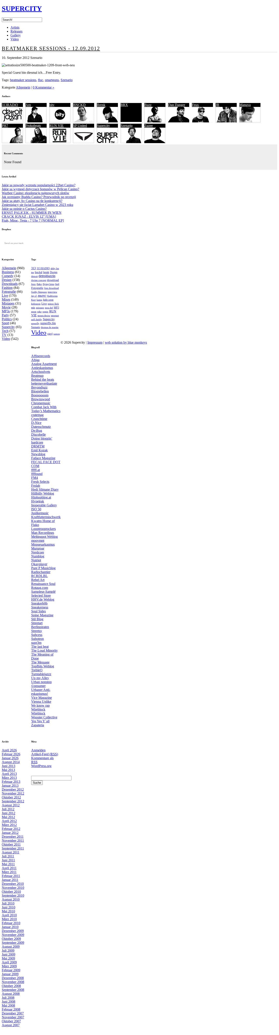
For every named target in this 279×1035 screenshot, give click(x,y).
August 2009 (11, 946)
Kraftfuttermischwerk (46, 517)
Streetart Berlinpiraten (40, 625)
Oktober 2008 (11, 986)
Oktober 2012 (11, 797)
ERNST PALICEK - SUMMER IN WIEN (31, 212)
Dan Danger (176, 105)
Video (14, 39)
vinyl (50, 333)
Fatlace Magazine (43, 458)
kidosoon (36, 303)
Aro (28, 105)
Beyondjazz (39, 387)
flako (39, 284)
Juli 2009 (8, 950)
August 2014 (11, 762)
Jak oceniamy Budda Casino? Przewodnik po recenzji (39, 197)
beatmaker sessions (23, 80)
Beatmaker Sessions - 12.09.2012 (51, 48)
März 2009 (9, 966)
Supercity (103, 125)
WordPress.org (41, 766)
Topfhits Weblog (42, 666)
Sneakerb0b (39, 603)
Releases (16, 31)
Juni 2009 (8, 954)
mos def (49, 307)
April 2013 (9, 774)
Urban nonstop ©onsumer (41, 684)
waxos (56, 334)
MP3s (6, 311)
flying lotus (48, 284)
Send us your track (13, 243)
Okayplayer (39, 564)
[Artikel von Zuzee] (154, 142)
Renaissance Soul (43, 584)
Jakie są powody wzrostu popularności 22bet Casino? (38, 185)
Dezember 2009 (13, 931)
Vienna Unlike (41, 701)
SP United (80, 125)
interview (52, 292)
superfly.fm (48, 323)
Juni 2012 (8, 813)
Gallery (15, 35)
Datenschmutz (41, 426)
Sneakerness (39, 607)
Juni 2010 (8, 907)
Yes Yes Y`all (40, 721)
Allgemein (23, 87)
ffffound (37, 474)
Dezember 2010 (13, 884)
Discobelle (38, 434)
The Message (40, 662)
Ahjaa (35, 360)
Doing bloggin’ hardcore (41, 440)
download (53, 280)
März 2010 (9, 919)
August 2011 (10, 852)
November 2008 (13, 982)
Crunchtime (39, 419)
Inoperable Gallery (44, 505)
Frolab (35, 485)
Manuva (245, 105)
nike (39, 311)
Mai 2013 (8, 770)
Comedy (8, 276)
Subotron (37, 639)
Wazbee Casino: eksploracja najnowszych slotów (35, 193)
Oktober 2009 (11, 939)
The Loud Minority (44, 650)
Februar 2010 (11, 923)
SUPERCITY (22, 8)
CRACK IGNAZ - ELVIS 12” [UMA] (29, 216)
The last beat (40, 646)
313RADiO (10, 105)
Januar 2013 (10, 785)
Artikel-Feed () (44, 754)
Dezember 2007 (13, 1013)
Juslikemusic (40, 513)
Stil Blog (37, 619)
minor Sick (53, 303)
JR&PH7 (42, 296)
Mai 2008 (8, 1005)
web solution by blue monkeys (126, 342)
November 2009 (13, 935)
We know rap (40, 705)
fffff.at (35, 470)
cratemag (37, 415)
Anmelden (38, 750)
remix (45, 311)
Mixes (6, 299)
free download (51, 288)
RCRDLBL (39, 576)
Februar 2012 (11, 829)
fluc (40, 80)
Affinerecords (40, 356)
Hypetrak (37, 501)
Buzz (147, 105)
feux (33, 284)
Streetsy (36, 631)
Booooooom (39, 395)
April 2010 (9, 915)
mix (33, 307)
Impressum (94, 342)
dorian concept (38, 280)
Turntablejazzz (41, 674)
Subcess (36, 635)
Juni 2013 (8, 766)
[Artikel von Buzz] (154, 121)
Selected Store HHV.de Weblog (42, 597)
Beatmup (37, 375)
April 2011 (9, 868)
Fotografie (9, 291)
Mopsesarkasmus (43, 544)
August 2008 (11, 994)
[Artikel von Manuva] (249, 121)
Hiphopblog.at (41, 497)
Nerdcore (37, 552)
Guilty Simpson (39, 292)
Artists (14, 27)
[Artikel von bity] (59, 121)
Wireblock (38, 709)
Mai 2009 (8, 958)
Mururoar (37, 548)
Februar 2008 (11, 1009)
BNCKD (79, 105)
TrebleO (37, 670)
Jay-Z (34, 296)
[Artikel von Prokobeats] (36, 142)
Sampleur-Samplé (43, 591)
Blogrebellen (40, 391)
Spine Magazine (42, 615)
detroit (34, 276)
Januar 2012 (10, 833)
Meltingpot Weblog (44, 536)
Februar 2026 (11, 754)
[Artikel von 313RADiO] (12, 121)
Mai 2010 (8, 911)
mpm (33, 311)
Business (8, 272)
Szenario (67, 80)
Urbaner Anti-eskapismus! (40, 692)
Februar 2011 (11, 876)
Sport (5, 323)
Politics (7, 319)
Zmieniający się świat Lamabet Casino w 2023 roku (37, 205)
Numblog (37, 556)
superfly (35, 323)
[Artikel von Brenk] (107, 121)
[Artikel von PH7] (12, 142)
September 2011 (13, 848)
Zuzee (148, 125)
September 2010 (13, 895)
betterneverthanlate (44, 383)
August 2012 (11, 805)
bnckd (38, 272)
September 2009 (13, 942)
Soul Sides (38, 611)
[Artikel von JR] (226, 121)
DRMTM (37, 446)
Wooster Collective (44, 717)
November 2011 (13, 840)
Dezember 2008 (13, 978)
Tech (5, 331)
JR (217, 105)
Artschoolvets (40, 372)
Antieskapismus (42, 368)
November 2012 (13, 793)
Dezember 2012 (13, 789)
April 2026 (9, 750)
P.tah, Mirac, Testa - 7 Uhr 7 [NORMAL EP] (33, 220)
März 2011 (9, 872)
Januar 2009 (10, 974)
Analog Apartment (44, 364)
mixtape (40, 308)
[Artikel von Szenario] (131, 142)
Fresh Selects (40, 481)
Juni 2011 (8, 860)
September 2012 (13, 801)
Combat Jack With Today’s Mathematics (45, 409)
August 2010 (11, 899)
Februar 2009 (11, 970)
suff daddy (36, 319)
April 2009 (9, 962)
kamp (39, 299)
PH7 (5, 125)
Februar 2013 (11, 781)
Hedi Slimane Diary (45, 489)
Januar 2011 (10, 880)
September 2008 (13, 990)
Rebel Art (37, 580)
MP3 (56, 307)
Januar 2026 (10, 758)
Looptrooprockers (43, 529)
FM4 (34, 478)
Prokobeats (33, 125)
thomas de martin (49, 327)
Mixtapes (8, 303)
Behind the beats (42, 379)
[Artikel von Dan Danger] (178, 121)
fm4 (57, 284)
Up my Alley (40, 678)
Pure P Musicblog (43, 568)
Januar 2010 (10, 927)
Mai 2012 (8, 817)
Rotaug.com (39, 587)
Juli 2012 (8, 809)
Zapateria (37, 725)
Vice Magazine (41, 697)
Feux (195, 105)
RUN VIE (56, 125)
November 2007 (13, 1017)
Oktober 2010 (11, 891)
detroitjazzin (47, 276)
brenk (46, 272)
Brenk (101, 105)
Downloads (10, 284)
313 (33, 268)
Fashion (7, 288)
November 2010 (13, 887)
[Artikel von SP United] (83, 142)
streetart (55, 315)
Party (5, 315)
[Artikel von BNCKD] (83, 121)
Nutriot (36, 560)
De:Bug (36, 430)
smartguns (52, 80)
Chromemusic (40, 403)
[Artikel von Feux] (202, 121)
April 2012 (9, 821)
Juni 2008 (8, 1001)
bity (51, 105)
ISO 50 (36, 509)
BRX (124, 105)
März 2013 (9, 778)
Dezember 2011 (13, 836)
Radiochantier (40, 572)
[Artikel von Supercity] (107, 142)
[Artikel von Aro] (36, 121)
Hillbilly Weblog (42, 493)
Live (5, 295)
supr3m (36, 642)
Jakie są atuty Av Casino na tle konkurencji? (32, 201)
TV (4, 335)
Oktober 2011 (11, 844)
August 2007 (11, 1025)
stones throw (43, 315)
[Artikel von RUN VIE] (59, 142)
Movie (6, 307)
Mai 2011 (8, 864)
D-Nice (36, 423)
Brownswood (40, 399)
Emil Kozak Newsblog (39, 452)
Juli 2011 (8, 856)
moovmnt (37, 540)
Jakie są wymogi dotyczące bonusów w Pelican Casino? (40, 189)
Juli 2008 (8, 997)
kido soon (48, 299)
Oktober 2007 (11, 1021)
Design (7, 280)
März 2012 (9, 825)
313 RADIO (43, 268)
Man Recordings (42, 533)
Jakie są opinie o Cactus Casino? (24, 209)
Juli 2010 (8, 903)
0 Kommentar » (43, 87)
